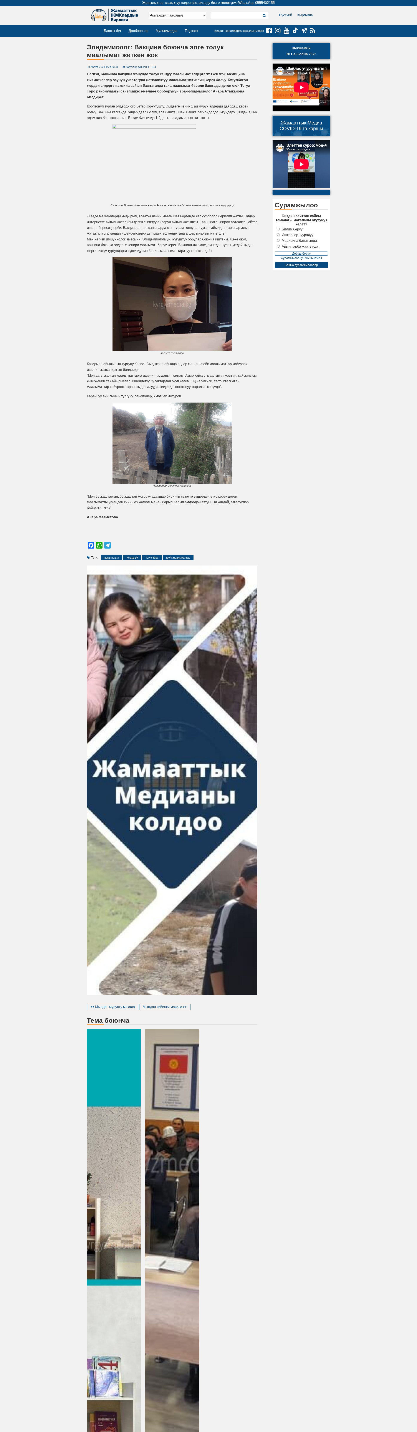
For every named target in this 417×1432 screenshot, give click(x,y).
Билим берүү (292, 229)
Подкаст (191, 31)
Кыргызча (305, 15)
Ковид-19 (132, 557)
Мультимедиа (166, 31)
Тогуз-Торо (152, 557)
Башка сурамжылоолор (301, 265)
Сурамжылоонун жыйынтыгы (301, 258)
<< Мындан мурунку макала (112, 1007)
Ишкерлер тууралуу (297, 235)
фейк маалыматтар (178, 557)
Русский (285, 15)
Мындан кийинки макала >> (165, 1007)
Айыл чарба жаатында (300, 246)
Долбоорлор (138, 31)
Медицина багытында (299, 240)
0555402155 (265, 3)
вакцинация (111, 557)
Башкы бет (112, 31)
